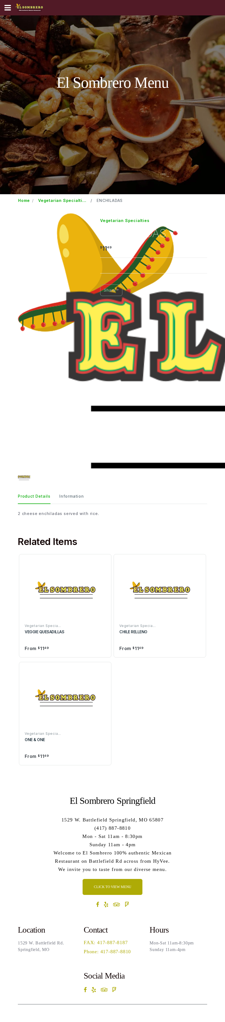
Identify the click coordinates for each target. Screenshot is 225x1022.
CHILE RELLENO (133, 631)
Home (24, 200)
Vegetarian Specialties (125, 220)
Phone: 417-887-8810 (107, 951)
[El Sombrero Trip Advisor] (116, 904)
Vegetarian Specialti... (62, 200)
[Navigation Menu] (7, 7)
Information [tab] (71, 496)
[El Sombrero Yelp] (106, 904)
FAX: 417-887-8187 (106, 942)
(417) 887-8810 (112, 828)
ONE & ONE (35, 739)
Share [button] (110, 290)
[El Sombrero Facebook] (97, 904)
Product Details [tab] (34, 496)
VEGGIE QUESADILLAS (44, 631)
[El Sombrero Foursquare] (127, 904)
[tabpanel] (112, 513)
